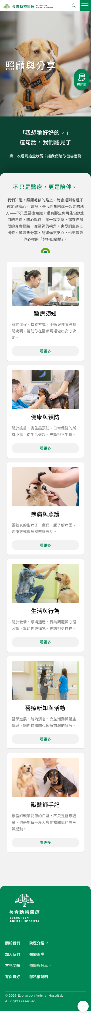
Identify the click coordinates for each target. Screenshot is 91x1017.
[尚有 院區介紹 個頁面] (47, 943)
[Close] (83, 1006)
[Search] (74, 5)
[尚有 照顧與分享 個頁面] (50, 965)
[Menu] (85, 5)
